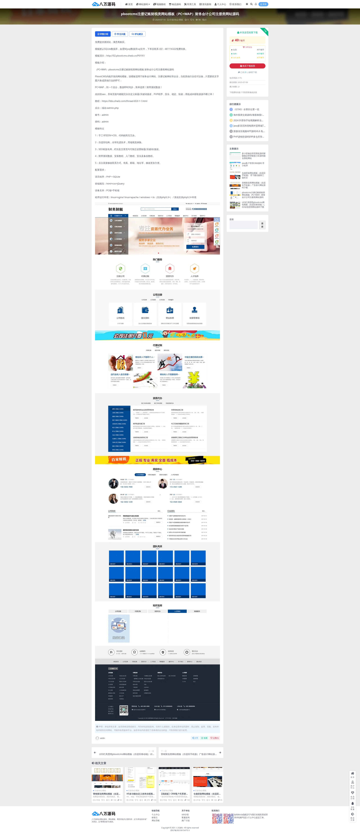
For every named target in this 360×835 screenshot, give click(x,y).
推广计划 (186, 820)
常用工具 (191, 4)
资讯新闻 (206, 4)
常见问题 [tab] (121, 34)
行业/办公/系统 (176, 19)
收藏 (205, 738)
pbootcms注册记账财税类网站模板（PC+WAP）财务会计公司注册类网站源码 (253, 195)
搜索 (232, 219)
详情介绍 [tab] (104, 34)
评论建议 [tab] (139, 34)
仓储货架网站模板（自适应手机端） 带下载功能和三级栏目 (207, 795)
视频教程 (161, 4)
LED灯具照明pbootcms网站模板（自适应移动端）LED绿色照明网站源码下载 (253, 204)
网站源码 (143, 4)
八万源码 (179, 828)
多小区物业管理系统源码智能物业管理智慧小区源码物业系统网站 (254, 156)
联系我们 (236, 4)
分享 (196, 738)
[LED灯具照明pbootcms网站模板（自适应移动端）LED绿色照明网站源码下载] (235, 205)
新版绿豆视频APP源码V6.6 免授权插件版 (253, 131)
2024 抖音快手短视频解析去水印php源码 (254, 120)
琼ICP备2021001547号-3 (180, 830)
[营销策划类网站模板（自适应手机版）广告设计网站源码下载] (107, 777)
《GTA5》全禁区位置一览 (246, 109)
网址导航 (156, 820)
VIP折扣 (249, 47)
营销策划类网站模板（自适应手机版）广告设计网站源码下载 (254, 185)
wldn (102, 738)
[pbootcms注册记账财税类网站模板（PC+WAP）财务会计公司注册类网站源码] (235, 195)
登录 (264, 4)
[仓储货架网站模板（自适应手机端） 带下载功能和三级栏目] (207, 777)
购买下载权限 (248, 66)
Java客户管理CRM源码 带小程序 (253, 164)
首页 (130, 4)
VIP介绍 (185, 814)
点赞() (216, 738)
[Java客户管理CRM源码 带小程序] (235, 166)
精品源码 (176, 4)
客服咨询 (186, 817)
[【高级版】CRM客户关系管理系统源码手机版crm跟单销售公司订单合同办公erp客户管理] (174, 777)
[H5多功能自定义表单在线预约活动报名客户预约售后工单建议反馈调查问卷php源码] (140, 777)
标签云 (155, 817)
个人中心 (221, 4)
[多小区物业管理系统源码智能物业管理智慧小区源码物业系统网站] (235, 156)
